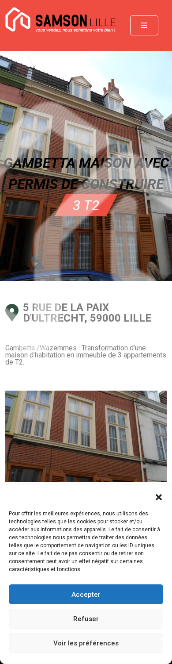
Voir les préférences (86, 643)
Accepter (86, 595)
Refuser (86, 619)
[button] (158, 496)
